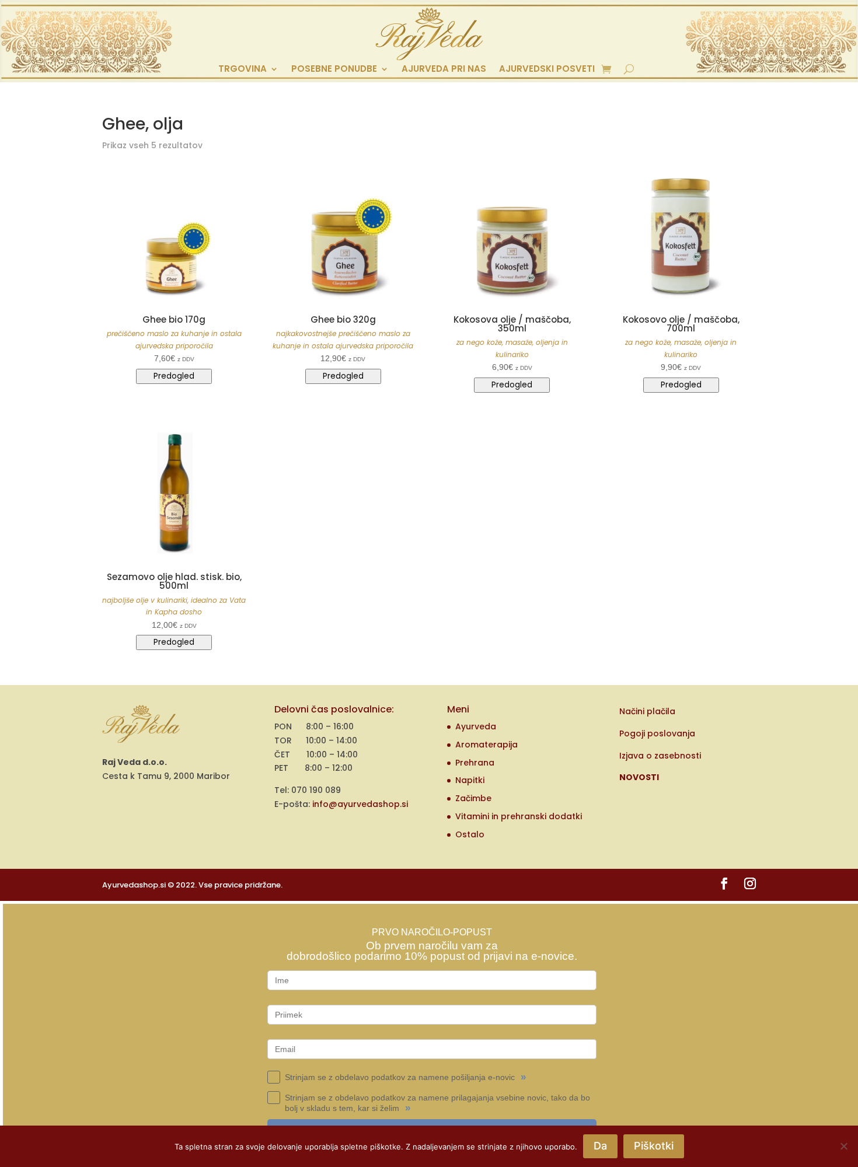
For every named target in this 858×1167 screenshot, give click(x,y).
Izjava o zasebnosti (660, 755)
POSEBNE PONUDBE (334, 70)
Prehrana (474, 762)
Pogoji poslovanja (657, 733)
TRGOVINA (242, 70)
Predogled (174, 376)
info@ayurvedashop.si (360, 804)
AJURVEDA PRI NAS (444, 70)
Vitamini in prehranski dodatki (518, 816)
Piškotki (654, 1146)
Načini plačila (647, 711)
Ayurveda (475, 726)
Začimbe (473, 798)
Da (600, 1146)
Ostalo (469, 834)
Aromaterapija (486, 744)
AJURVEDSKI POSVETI (547, 70)
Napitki (469, 780)
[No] (843, 1146)
